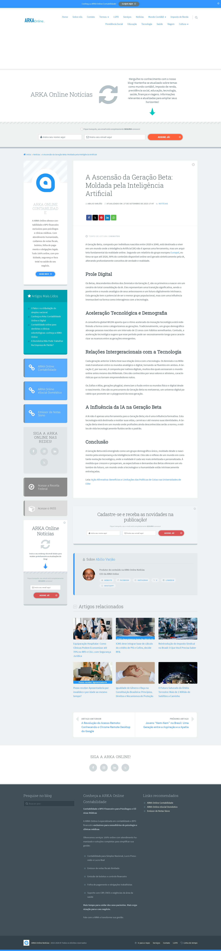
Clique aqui (127, 4)
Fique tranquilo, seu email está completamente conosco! (112, 129)
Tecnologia (146, 24)
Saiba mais (44, 274)
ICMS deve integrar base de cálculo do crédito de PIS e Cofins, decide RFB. (134, 647)
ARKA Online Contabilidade (47, 368)
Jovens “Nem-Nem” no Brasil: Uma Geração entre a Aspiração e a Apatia (166, 723)
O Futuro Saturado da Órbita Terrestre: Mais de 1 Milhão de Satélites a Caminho (174, 692)
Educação (132, 24)
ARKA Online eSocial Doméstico (50, 390)
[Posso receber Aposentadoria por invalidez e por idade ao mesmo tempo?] (92, 682)
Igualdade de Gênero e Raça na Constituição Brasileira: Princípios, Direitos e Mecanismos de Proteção (134, 692)
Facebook (124, 580)
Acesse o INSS (47, 508)
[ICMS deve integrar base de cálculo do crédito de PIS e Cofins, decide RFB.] (135, 638)
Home (65, 16)
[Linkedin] (55, 451)
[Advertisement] (110, 51)
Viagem (170, 24)
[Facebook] (33, 451)
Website (108, 580)
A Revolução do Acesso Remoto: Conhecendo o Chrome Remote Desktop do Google (105, 725)
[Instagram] (44, 451)
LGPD (116, 16)
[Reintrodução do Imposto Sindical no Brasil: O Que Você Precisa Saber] (177, 638)
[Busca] (194, 14)
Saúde (160, 24)
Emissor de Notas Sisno (49, 413)
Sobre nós (77, 16)
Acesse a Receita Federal (48, 487)
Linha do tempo (190, 943)
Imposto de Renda (179, 16)
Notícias (140, 16)
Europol (175, 252)
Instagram (143, 580)
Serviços (127, 16)
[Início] (27, 943)
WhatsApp (109, 586)
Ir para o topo (144, 943)
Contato (91, 16)
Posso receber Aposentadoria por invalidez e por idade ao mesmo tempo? (91, 692)
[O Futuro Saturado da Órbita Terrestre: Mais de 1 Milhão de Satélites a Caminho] (177, 682)
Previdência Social (114, 24)
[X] (44, 462)
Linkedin (170, 580)
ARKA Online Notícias (40, 943)
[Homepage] (35, 20)
